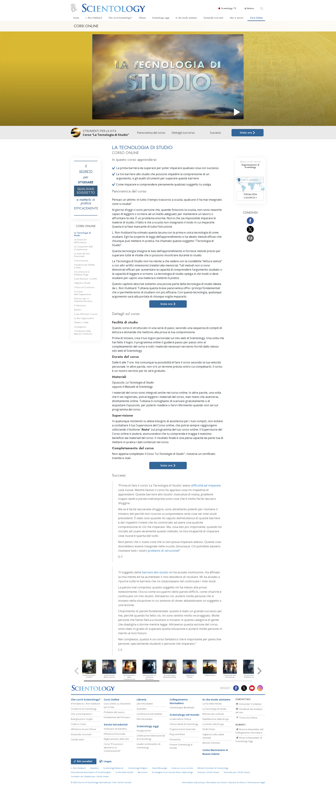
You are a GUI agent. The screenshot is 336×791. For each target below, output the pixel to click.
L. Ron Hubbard (94, 17)
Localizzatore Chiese (180, 719)
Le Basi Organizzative (84, 318)
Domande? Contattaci (250, 704)
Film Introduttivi (144, 719)
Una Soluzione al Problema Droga (81, 273)
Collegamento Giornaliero (179, 701)
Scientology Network (113, 768)
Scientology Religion (138, 768)
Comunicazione (81, 260)
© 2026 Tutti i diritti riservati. (101, 782)
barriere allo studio (155, 572)
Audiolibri (142, 708)
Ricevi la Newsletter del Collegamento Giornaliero (249, 731)
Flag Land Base (177, 734)
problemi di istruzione (163, 551)
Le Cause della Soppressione (82, 293)
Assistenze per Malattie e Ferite (84, 266)
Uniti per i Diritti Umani (208, 772)
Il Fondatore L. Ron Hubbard (85, 703)
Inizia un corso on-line (182, 768)
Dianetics (94, 768)
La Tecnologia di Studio (82, 234)
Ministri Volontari (211, 742)
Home (76, 17)
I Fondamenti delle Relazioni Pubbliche (83, 332)
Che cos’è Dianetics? (81, 713)
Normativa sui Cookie (217, 782)
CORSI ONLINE (86, 226)
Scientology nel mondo (184, 714)
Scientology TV (228, 8)
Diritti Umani (208, 729)
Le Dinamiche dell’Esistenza (80, 241)
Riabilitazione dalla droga (215, 719)
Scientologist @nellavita (182, 707)
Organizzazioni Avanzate (182, 729)
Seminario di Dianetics (115, 728)
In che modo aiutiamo (186, 17)
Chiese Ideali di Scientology (184, 724)
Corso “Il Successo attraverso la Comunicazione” (113, 747)
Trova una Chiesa (248, 717)
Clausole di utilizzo (237, 782)
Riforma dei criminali (213, 713)
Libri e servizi (236, 17)
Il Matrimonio (80, 305)
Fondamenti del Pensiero (117, 717)
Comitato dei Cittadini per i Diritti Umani (90, 776)
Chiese (142, 17)
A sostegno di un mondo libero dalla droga (172, 772)
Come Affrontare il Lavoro (85, 314)
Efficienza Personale (114, 733)
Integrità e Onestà (82, 283)
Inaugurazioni (144, 730)
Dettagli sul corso (183, 133)
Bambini (77, 309)
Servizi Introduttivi (116, 724)
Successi (215, 133)
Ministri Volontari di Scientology (213, 768)
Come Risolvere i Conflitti (85, 278)
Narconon (142, 772)
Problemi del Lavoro (114, 712)
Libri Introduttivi (145, 703)
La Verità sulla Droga (213, 724)
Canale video (77, 739)
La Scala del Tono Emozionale (82, 255)
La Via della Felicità (212, 703)
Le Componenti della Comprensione (83, 248)
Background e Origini (82, 719)
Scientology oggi (160, 17)
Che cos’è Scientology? (120, 17)
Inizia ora (246, 133)
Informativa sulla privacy (193, 782)
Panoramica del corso (151, 133)
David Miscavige (159, 768)
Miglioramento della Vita (116, 738)
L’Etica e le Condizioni (84, 287)
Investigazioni (80, 326)
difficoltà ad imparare (206, 485)
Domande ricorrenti (213, 17)
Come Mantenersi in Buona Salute (215, 752)
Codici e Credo (78, 724)
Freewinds (175, 739)
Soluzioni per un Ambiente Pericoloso (83, 300)
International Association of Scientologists (91, 772)
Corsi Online (256, 17)
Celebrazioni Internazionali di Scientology (151, 737)
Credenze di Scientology (83, 708)
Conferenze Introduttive (149, 713)
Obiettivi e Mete (81, 322)
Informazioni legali (256, 782)
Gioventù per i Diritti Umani (237, 772)
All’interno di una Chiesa (83, 729)
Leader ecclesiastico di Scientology (148, 745)
